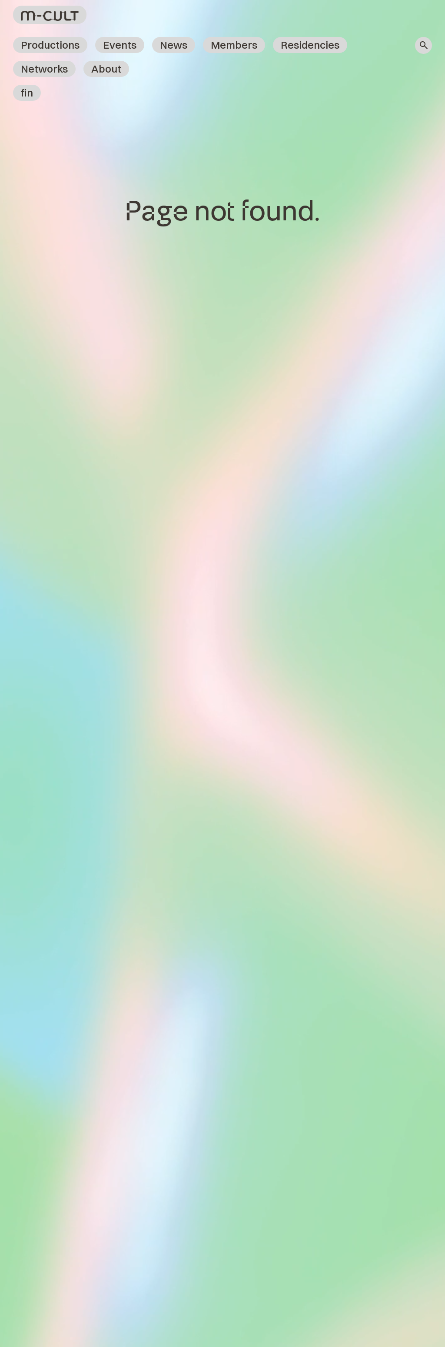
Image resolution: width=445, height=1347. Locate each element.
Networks (44, 68)
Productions (50, 44)
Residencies (310, 44)
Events (119, 44)
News (173, 44)
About (106, 68)
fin (27, 92)
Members (234, 44)
